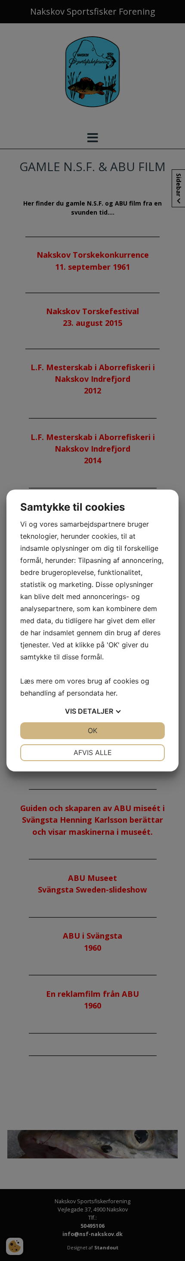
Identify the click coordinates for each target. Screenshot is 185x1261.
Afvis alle (93, 752)
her (111, 693)
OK (92, 730)
